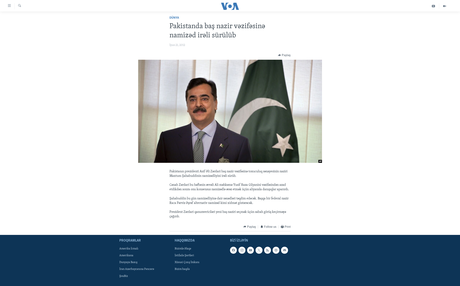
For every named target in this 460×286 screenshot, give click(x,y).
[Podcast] (276, 250)
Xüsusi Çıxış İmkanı (187, 262)
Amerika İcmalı (128, 248)
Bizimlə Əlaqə (183, 248)
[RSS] (267, 250)
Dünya (174, 18)
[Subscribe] (284, 250)
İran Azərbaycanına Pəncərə (136, 269)
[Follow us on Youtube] (250, 250)
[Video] (444, 6)
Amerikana (126, 255)
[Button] (284, 55)
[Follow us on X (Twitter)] (259, 250)
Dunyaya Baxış (128, 262)
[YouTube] (433, 6)
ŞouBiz (123, 276)
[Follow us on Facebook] (233, 250)
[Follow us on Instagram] (241, 250)
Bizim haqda (182, 269)
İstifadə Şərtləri (184, 255)
